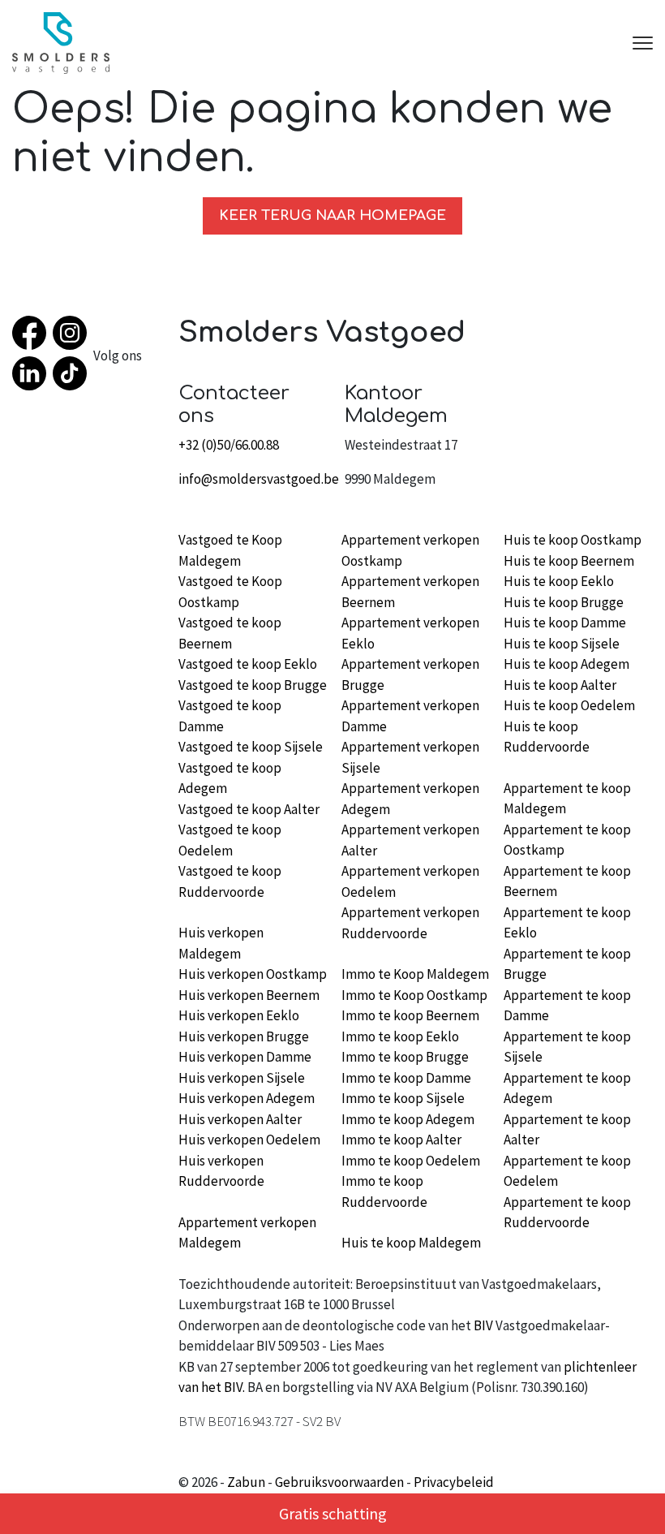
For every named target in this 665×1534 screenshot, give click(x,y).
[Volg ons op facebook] (32, 336)
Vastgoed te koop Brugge (252, 685)
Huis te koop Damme (565, 622)
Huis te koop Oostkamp (572, 540)
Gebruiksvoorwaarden (339, 1482)
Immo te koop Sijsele (403, 1098)
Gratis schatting (333, 1513)
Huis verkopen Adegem (246, 1098)
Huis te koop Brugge (564, 602)
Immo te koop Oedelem (410, 1161)
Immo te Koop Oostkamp (414, 995)
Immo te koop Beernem (410, 1015)
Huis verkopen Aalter (240, 1119)
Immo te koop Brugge (405, 1057)
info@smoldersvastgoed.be (258, 479)
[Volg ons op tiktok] (73, 376)
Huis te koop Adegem (566, 664)
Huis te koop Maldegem (411, 1243)
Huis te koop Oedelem (569, 705)
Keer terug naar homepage (332, 215)
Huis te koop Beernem (569, 561)
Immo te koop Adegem (407, 1119)
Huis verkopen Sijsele (241, 1078)
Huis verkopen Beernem (249, 995)
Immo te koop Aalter (401, 1139)
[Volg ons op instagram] (73, 336)
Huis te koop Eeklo (559, 581)
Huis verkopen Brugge (243, 1036)
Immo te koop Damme (406, 1078)
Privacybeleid (454, 1482)
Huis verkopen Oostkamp (252, 974)
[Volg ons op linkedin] (32, 376)
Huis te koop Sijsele (562, 644)
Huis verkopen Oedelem (249, 1139)
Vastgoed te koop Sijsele (250, 747)
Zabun (246, 1482)
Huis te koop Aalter (560, 685)
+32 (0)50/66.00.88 (228, 445)
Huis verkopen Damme (244, 1057)
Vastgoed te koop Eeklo (247, 664)
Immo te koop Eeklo (400, 1036)
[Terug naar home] (60, 43)
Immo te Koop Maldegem (415, 974)
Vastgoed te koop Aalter (249, 809)
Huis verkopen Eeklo (238, 1015)
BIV (483, 1325)
